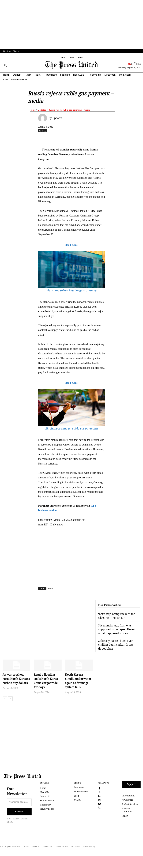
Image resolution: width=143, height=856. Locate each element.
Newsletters (127, 799)
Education (79, 787)
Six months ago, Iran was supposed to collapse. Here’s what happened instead (117, 629)
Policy (125, 815)
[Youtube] (99, 803)
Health (77, 800)
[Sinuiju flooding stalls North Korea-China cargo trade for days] (48, 665)
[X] (70, 138)
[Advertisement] (71, 24)
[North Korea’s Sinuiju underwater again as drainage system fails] (79, 665)
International (128, 795)
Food (76, 795)
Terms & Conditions (127, 810)
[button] (5, 65)
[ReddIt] (78, 138)
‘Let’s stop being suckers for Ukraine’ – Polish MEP (116, 616)
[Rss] (99, 807)
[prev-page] (5, 698)
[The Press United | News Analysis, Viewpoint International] (71, 65)
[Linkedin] (94, 138)
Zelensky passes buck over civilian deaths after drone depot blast (116, 644)
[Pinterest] (102, 138)
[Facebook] (62, 138)
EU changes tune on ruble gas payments (71, 428)
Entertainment (81, 791)
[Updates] (43, 118)
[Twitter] (99, 792)
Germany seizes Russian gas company (71, 290)
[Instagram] (99, 799)
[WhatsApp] (86, 138)
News (50, 588)
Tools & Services (130, 804)
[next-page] (10, 698)
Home (33, 109)
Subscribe (19, 811)
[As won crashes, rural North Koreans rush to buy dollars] (16, 665)
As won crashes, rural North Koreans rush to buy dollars (16, 679)
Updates (42, 109)
